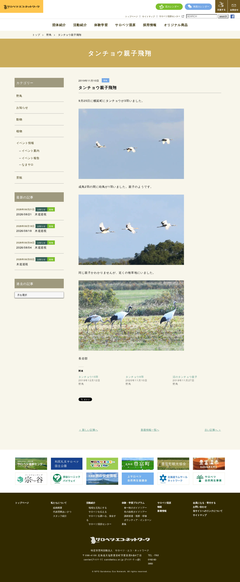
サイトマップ (148, 16)
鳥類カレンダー (201, 6)
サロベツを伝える (98, 511)
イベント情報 (25, 143)
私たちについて (59, 502)
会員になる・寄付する (204, 502)
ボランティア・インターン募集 (136, 522)
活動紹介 (80, 24)
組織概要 (57, 507)
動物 (19, 119)
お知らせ (22, 107)
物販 (159, 506)
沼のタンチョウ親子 (185, 376)
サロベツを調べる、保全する (101, 518)
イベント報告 (31, 158)
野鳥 (19, 96)
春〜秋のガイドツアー (135, 507)
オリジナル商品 (176, 24)
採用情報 (150, 24)
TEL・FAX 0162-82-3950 (153, 559)
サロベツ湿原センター (169, 16)
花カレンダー (172, 6)
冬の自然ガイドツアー (135, 511)
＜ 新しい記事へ (88, 430)
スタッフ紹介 (60, 515)
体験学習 (101, 24)
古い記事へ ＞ (213, 430)
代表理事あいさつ (62, 511)
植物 (19, 131)
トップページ (131, 16)
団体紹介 (59, 24)
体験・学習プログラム (133, 502)
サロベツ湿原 (125, 24)
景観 (19, 177)
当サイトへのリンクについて (208, 510)
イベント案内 (31, 151)
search (223, 16)
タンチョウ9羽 (135, 376)
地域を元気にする (98, 507)
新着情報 (162, 510)
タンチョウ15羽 (88, 376)
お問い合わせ (200, 506)
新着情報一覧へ (150, 430)
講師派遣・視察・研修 (135, 515)
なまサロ (28, 164)
